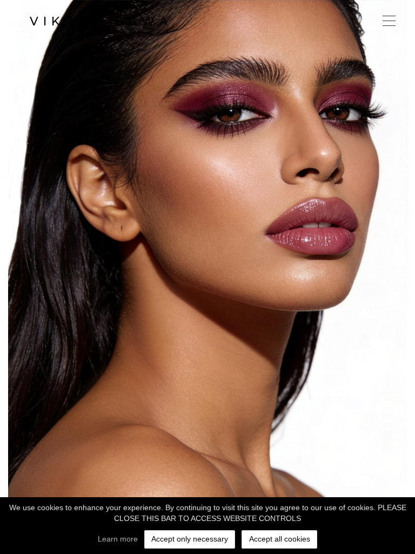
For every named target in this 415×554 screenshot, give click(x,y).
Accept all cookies (279, 539)
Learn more (118, 539)
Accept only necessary (189, 539)
